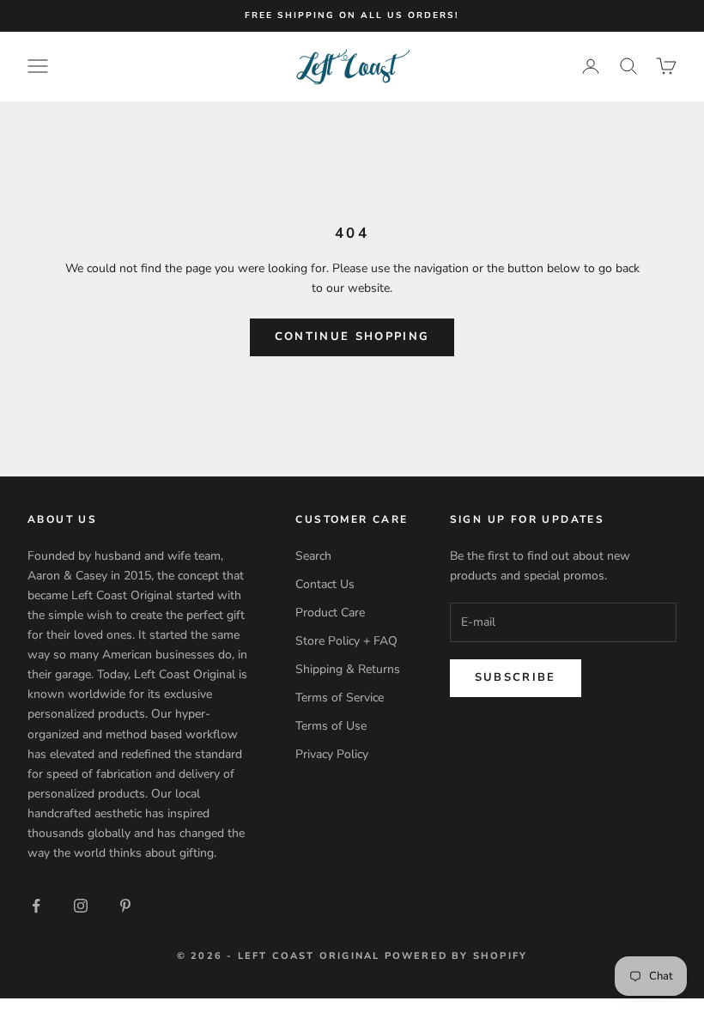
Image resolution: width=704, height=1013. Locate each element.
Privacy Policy (331, 754)
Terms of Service (339, 697)
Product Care (330, 612)
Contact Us (325, 584)
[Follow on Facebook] (36, 905)
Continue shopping (352, 336)
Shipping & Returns (347, 669)
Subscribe (515, 677)
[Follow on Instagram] (80, 905)
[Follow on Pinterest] (125, 905)
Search (313, 556)
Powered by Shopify (456, 955)
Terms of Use (331, 726)
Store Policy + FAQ (346, 641)
